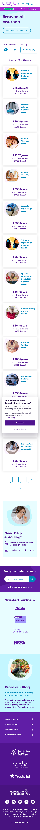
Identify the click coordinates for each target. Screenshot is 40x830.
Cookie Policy (10, 417)
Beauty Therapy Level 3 (25, 175)
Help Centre (27, 816)
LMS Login (32, 812)
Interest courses (12, 729)
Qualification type (13, 735)
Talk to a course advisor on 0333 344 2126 (21, 544)
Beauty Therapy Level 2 (25, 141)
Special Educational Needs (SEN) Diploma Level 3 (27, 279)
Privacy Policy (21, 812)
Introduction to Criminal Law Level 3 (27, 446)
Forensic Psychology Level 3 (26, 209)
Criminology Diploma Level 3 (27, 379)
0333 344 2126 (15, 816)
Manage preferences (20, 429)
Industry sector (12, 719)
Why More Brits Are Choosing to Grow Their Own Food (19, 694)
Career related (11, 724)
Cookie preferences (20, 822)
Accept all (20, 423)
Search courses (32, 579)
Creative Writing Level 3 (25, 345)
